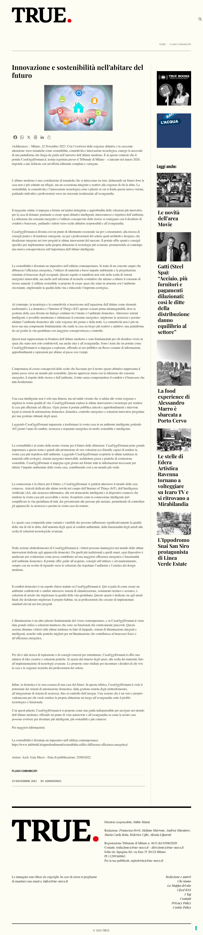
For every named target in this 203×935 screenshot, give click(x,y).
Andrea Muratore (178, 830)
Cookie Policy (182, 907)
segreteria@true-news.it (147, 860)
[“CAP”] (174, 130)
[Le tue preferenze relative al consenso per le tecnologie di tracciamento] (196, 928)
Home (162, 44)
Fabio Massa (141, 822)
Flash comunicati (180, 44)
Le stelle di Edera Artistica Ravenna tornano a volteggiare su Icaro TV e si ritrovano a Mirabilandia (173, 480)
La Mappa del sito (179, 885)
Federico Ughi (139, 835)
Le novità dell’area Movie (168, 218)
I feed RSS (184, 890)
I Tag (188, 894)
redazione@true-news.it (132, 847)
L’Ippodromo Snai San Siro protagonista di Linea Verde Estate (174, 551)
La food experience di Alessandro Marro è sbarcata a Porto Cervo (174, 405)
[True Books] (174, 103)
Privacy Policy (181, 903)
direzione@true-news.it (168, 847)
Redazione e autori (178, 877)
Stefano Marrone (153, 830)
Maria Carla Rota (116, 835)
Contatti (185, 898)
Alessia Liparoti (160, 835)
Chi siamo (184, 881)
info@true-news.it (55, 881)
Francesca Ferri (129, 830)
